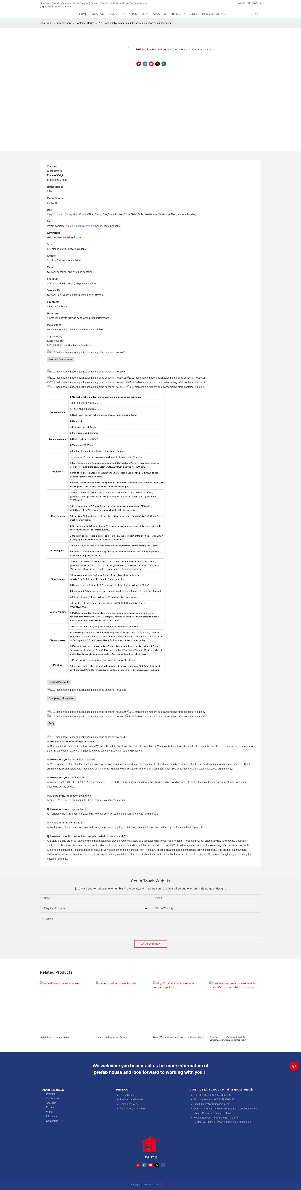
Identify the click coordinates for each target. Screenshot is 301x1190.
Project (50, 1107)
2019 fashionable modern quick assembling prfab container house (135, 23)
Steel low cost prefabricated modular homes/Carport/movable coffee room (227, 1038)
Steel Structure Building (133, 1108)
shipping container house (88, 226)
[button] (226, 13)
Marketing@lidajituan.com (58, 6)
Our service (52, 1098)
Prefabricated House (131, 1099)
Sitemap (167, 1184)
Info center (52, 1116)
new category (63, 23)
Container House (84, 23)
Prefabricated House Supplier (220, 1108)
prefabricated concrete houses (55, 1037)
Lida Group (46, 23)
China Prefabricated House (217, 1113)
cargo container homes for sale (111, 1037)
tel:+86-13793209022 (249, 3)
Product (50, 1094)
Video (49, 1112)
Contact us (52, 1121)
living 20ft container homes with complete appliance (178, 1037)
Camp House (127, 1095)
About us (51, 1103)
